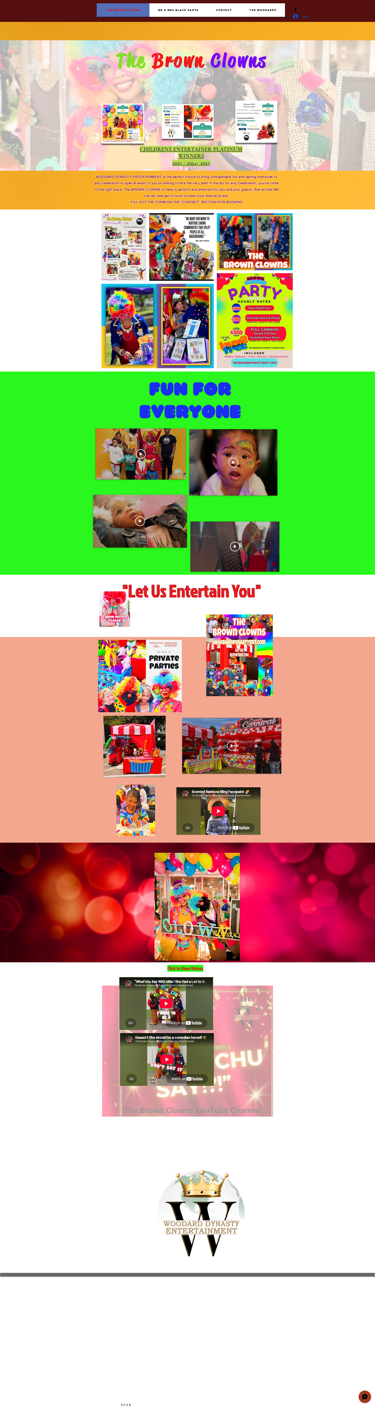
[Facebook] (295, 10)
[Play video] (141, 454)
